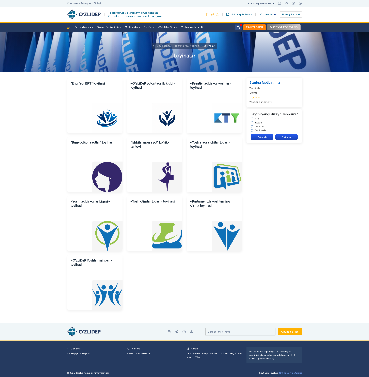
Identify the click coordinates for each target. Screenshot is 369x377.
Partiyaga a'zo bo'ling (284, 27)
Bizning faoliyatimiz (108, 27)
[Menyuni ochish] (69, 27)
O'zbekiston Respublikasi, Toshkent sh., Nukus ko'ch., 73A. (214, 355)
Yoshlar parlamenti (192, 27)
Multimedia (131, 27)
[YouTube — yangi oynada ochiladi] (293, 3)
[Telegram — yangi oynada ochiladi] (286, 3)
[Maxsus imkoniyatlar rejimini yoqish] (207, 14)
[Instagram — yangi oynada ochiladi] (279, 3)
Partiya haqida (83, 27)
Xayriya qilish (254, 27)
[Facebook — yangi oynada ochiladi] (300, 3)
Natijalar (286, 137)
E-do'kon (149, 27)
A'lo (257, 119)
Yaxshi (258, 122)
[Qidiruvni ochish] (217, 14)
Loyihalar (209, 45)
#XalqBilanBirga (166, 27)
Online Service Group (290, 373)
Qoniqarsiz (260, 130)
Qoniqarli (259, 126)
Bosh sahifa (164, 45)
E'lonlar (253, 92)
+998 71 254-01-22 (138, 353)
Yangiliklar (255, 88)
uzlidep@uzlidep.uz (78, 353)
